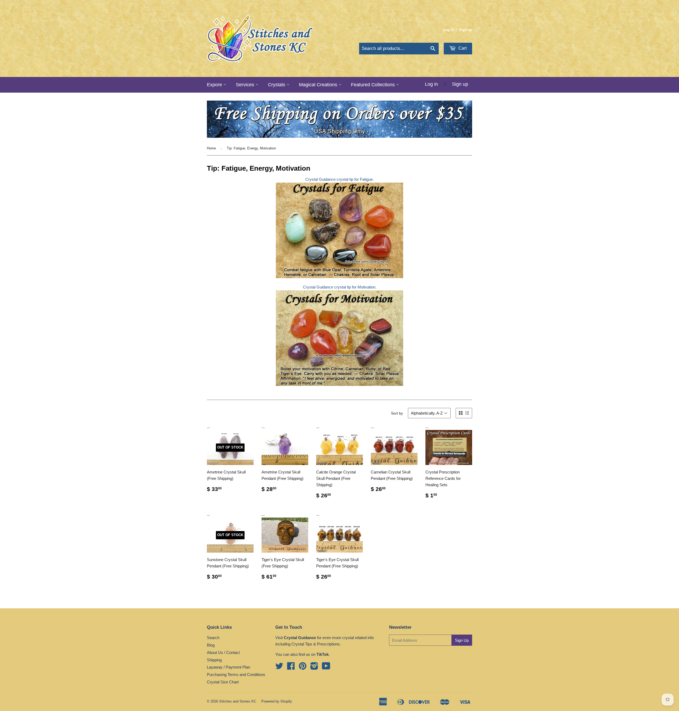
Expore (215, 84)
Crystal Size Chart (223, 682)
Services (245, 84)
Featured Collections (373, 84)
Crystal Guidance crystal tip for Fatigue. (339, 179)
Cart (462, 48)
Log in (448, 30)
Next (461, 119)
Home (211, 148)
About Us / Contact (223, 652)
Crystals (277, 84)
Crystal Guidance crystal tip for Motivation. (339, 287)
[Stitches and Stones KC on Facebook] (291, 667)
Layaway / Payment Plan (228, 667)
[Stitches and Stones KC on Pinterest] (303, 667)
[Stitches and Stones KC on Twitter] (279, 667)
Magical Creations (318, 84)
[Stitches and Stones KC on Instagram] (314, 667)
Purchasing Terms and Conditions (236, 674)
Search (213, 637)
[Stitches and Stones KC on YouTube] (326, 667)
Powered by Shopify (276, 701)
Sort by (397, 413)
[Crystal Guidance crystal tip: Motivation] (339, 276)
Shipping (214, 660)
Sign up (465, 30)
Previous (218, 119)
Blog (211, 645)
